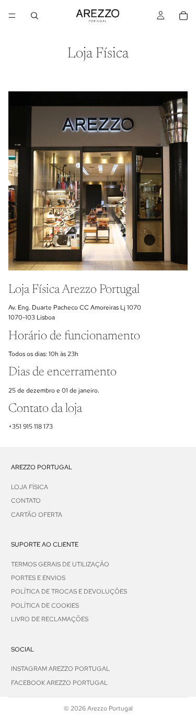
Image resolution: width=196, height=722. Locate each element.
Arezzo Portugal (110, 708)
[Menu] (12, 16)
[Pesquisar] (34, 15)
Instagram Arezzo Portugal (60, 669)
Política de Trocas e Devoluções (69, 591)
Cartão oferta (36, 514)
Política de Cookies (45, 605)
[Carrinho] (183, 15)
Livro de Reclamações (49, 619)
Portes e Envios (38, 578)
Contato (26, 500)
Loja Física (29, 486)
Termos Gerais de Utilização (60, 564)
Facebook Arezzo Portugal (59, 682)
